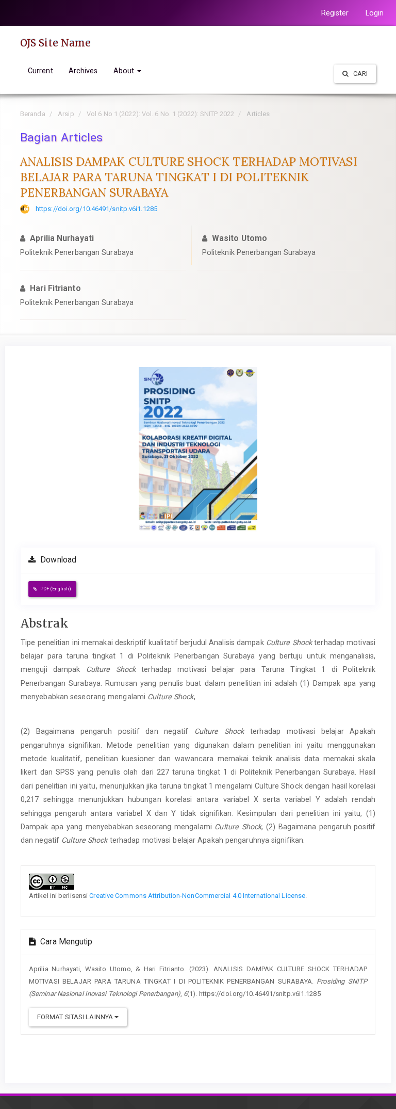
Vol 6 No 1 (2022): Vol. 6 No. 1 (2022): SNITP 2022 (160, 114)
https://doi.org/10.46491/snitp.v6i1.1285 (96, 209)
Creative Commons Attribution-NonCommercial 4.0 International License (197, 895)
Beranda (32, 114)
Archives (83, 71)
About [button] (125, 71)
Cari (360, 73)
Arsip (66, 114)
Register (335, 13)
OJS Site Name (55, 43)
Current (40, 71)
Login (375, 13)
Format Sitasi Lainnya (75, 1017)
